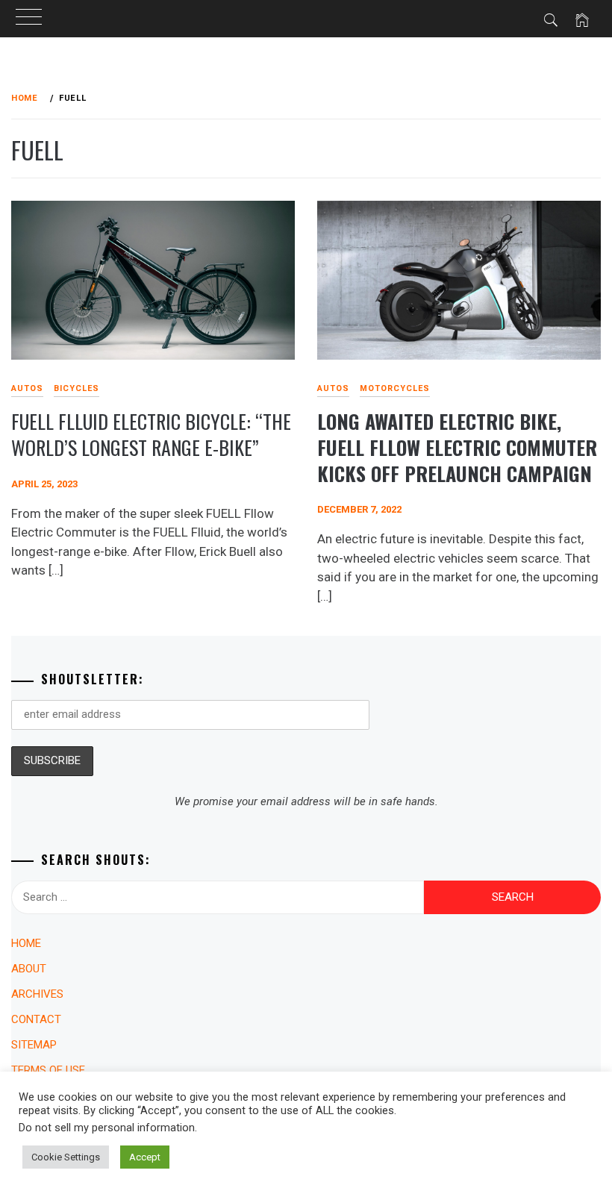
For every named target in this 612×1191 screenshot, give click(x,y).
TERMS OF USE (48, 1070)
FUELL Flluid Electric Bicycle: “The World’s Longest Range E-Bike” (151, 434)
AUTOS (333, 388)
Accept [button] (144, 1157)
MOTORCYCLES (395, 388)
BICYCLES (76, 388)
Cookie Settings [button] (65, 1157)
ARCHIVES (37, 994)
